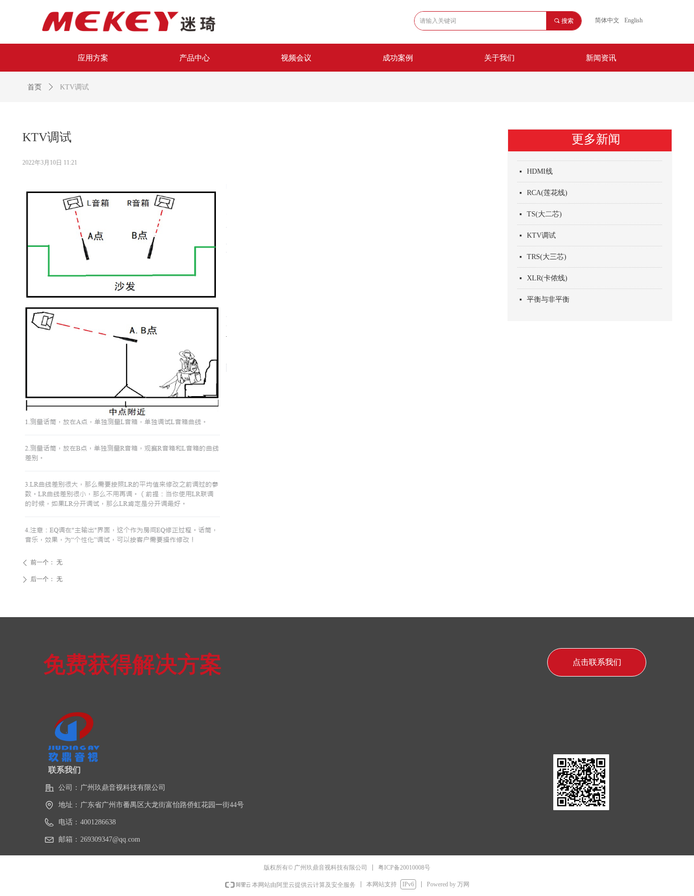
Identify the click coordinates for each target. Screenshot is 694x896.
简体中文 (607, 20)
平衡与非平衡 (548, 297)
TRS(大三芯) (546, 255)
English (633, 20)
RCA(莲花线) (547, 191)
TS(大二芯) (544, 212)
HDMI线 (540, 169)
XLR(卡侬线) (547, 276)
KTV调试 (541, 233)
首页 (34, 87)
